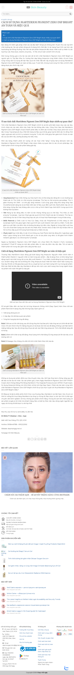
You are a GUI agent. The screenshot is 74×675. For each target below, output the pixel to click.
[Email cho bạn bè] (38, 439)
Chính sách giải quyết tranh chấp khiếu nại (44, 650)
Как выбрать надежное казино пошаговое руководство (28, 605)
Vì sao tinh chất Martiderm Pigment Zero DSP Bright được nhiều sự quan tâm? (31, 38)
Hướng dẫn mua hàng (26, 630)
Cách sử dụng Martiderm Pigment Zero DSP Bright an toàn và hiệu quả (29, 40)
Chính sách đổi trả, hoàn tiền (45, 645)
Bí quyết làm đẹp (6, 19)
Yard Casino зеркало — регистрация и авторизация (26, 587)
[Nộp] (70, 14)
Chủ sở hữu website (25, 636)
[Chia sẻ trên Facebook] (32, 439)
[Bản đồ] (71, 7)
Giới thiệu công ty (43, 630)
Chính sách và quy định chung (45, 634)
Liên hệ (21, 639)
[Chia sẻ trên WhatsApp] (28, 439)
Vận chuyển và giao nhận (46, 638)
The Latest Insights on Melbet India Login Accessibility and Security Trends (33, 599)
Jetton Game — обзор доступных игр (21, 593)
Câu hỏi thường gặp (25, 642)
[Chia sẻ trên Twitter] (35, 439)
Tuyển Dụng (42, 660)
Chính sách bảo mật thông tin (44, 656)
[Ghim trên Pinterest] (41, 439)
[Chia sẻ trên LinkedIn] (45, 439)
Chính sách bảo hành (44, 641)
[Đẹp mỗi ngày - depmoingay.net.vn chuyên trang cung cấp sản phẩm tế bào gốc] (37, 7)
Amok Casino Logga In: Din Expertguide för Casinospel (26, 611)
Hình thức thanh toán (26, 633)
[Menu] (3, 7)
